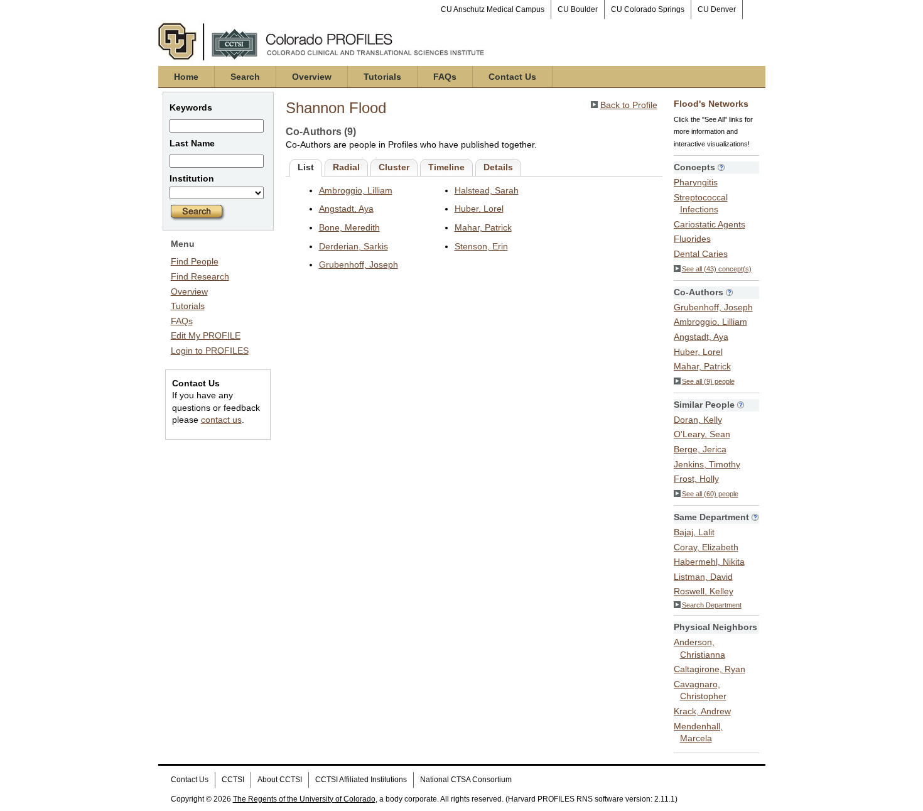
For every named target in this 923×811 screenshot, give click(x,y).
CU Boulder (578, 9)
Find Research (200, 276)
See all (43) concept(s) (717, 269)
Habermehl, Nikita (709, 562)
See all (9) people (708, 381)
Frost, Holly (696, 479)
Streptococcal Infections (701, 203)
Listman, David (703, 577)
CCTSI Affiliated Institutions (361, 779)
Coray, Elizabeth (706, 547)
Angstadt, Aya (346, 209)
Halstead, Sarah (487, 190)
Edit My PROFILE (205, 335)
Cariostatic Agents (709, 224)
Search (245, 77)
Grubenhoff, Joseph (358, 264)
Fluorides (692, 239)
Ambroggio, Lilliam (355, 190)
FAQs (444, 77)
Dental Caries (701, 254)
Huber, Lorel (479, 209)
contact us (221, 420)
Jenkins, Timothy (707, 464)
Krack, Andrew (702, 711)
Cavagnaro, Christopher (700, 690)
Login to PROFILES (210, 351)
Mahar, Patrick (483, 227)
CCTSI (233, 779)
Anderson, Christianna (699, 648)
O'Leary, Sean (702, 434)
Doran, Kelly (698, 420)
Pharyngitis (696, 182)
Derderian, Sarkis (353, 246)
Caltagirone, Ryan (709, 669)
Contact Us (512, 77)
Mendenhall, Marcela (698, 732)
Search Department (712, 605)
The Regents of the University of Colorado (304, 799)
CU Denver (717, 9)
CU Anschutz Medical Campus (492, 9)
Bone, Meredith (349, 227)
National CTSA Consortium (466, 779)
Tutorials (382, 77)
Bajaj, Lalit (694, 532)
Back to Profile (628, 105)
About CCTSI (279, 779)
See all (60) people (710, 494)
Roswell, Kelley (703, 591)
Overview (312, 77)
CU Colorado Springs (647, 9)
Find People (195, 261)
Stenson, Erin (481, 246)
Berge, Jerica (700, 449)
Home (186, 77)
